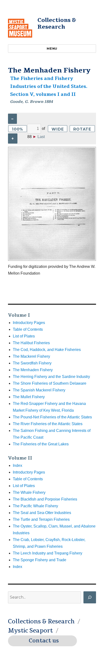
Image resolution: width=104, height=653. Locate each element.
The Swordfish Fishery (32, 363)
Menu (52, 48)
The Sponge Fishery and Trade (39, 560)
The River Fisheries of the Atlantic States (47, 424)
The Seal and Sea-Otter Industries (42, 513)
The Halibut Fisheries (31, 343)
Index (17, 465)
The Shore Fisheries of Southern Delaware (49, 383)
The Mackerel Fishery (31, 356)
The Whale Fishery (29, 492)
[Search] (89, 597)
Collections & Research (56, 23)
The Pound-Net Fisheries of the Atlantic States (52, 417)
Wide (58, 129)
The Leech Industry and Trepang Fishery (47, 553)
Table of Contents (28, 329)
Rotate (82, 129)
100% (17, 129)
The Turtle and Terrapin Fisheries (41, 519)
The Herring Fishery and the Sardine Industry (51, 377)
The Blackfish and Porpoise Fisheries (45, 499)
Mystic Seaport (30, 630)
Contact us (44, 640)
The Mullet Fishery (29, 397)
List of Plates (24, 336)
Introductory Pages (29, 323)
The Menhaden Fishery (33, 370)
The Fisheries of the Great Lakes (41, 444)
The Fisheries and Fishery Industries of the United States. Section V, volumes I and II (48, 86)
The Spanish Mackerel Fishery (39, 390)
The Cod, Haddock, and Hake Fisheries (47, 350)
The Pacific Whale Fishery (35, 506)
